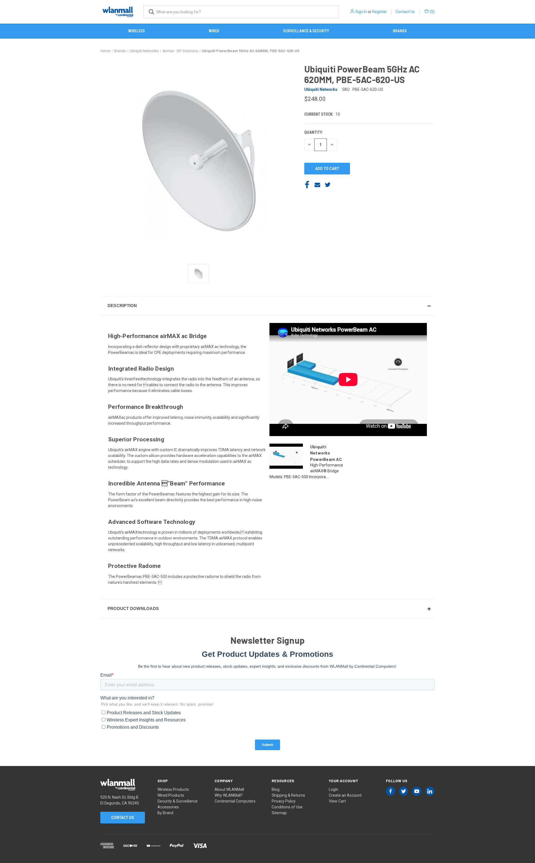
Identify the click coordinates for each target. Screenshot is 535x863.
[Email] (317, 185)
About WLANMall (229, 789)
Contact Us (405, 11)
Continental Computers (235, 801)
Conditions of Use (287, 807)
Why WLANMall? (229, 795)
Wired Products (170, 795)
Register (379, 11)
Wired (214, 31)
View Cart (337, 801)
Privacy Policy (284, 801)
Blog (275, 789)
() (432, 11)
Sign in (361, 11)
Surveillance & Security (306, 31)
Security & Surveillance (177, 801)
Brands (400, 31)
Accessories (168, 807)
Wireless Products (173, 789)
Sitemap (279, 813)
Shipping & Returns (288, 795)
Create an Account (345, 795)
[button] (267, 305)
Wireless (136, 31)
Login (333, 789)
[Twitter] (327, 185)
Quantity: (313, 132)
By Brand (165, 813)
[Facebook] (307, 185)
